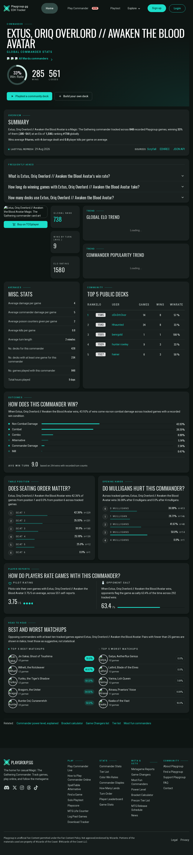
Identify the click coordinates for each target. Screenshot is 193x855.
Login (177, 8)
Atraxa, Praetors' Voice (122, 689)
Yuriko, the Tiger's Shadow (34, 678)
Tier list (116, 723)
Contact (168, 788)
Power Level (138, 789)
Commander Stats (111, 766)
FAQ (165, 782)
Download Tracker (78, 821)
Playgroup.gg (19, 6)
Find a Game (75, 794)
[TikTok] (36, 788)
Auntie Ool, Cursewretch (32, 700)
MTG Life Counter (78, 811)
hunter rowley (120, 344)
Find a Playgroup (173, 771)
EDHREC (165, 149)
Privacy (185, 839)
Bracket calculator (72, 723)
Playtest (115, 8)
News (134, 815)
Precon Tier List (140, 800)
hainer (115, 354)
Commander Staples (112, 782)
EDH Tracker (18, 10)
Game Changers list (97, 723)
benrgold (117, 334)
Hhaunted (118, 324)
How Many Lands (110, 788)
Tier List (104, 771)
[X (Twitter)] (14, 788)
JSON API (179, 149)
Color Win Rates (109, 777)
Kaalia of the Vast (119, 700)
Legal (174, 839)
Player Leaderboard (111, 799)
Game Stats (107, 804)
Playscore (73, 805)
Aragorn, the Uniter (29, 689)
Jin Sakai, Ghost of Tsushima (35, 656)
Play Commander (82, 8)
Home (49, 8)
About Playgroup (173, 766)
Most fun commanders (137, 723)
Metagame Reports (143, 769)
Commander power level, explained (37, 723)
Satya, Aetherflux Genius (123, 656)
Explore (132, 8)
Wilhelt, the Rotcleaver (31, 667)
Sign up (157, 8)
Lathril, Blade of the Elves (123, 667)
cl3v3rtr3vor (119, 314)
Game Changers (141, 774)
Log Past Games (77, 816)
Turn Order (106, 793)
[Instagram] (22, 788)
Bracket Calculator (142, 795)
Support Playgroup (174, 777)
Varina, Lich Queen (120, 678)
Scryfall (151, 149)
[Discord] (6, 788)
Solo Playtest (75, 800)
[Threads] (29, 788)
